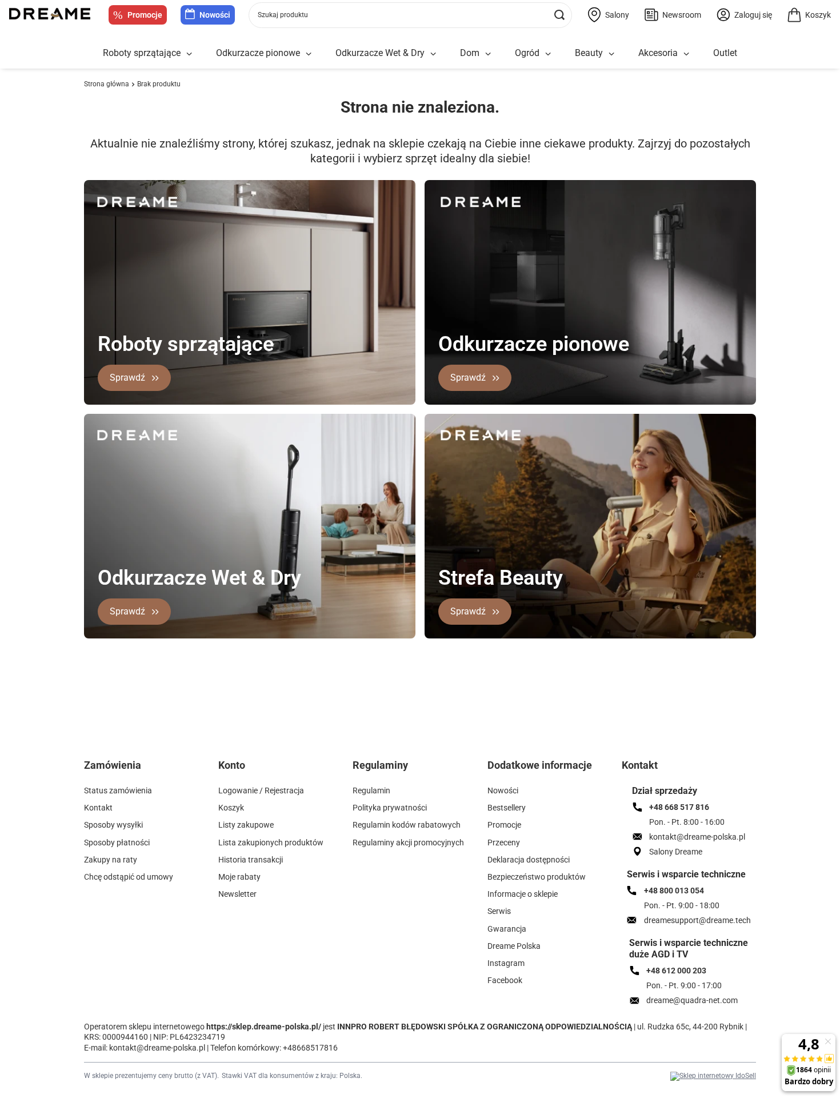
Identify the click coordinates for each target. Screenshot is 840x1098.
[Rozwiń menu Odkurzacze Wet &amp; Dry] (433, 54)
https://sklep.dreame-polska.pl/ (263, 1026)
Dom (469, 52)
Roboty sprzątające (142, 52)
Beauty (589, 52)
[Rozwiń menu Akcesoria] (686, 54)
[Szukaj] (559, 15)
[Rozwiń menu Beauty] (611, 54)
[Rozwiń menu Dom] (488, 54)
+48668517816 (310, 1047)
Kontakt (640, 765)
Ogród (527, 52)
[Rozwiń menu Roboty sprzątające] (189, 54)
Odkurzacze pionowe (258, 52)
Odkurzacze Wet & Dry (380, 52)
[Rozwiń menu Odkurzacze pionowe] (308, 54)
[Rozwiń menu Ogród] (548, 54)
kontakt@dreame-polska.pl (157, 1047)
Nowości (214, 14)
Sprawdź (127, 377)
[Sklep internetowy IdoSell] (713, 1076)
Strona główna (106, 84)
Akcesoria (658, 52)
